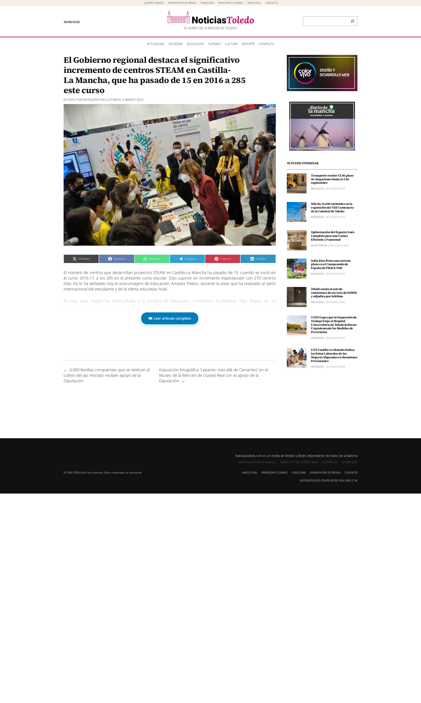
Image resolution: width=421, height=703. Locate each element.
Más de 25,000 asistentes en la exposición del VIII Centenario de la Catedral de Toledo (332, 207)
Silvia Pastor (319, 245)
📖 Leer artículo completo (169, 318)
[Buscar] (352, 21)
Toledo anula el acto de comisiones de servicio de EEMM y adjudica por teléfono (334, 292)
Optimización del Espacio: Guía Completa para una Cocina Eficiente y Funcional (332, 235)
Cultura (111, 99)
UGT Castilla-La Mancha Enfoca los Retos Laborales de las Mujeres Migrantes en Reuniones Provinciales (334, 355)
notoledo (91, 99)
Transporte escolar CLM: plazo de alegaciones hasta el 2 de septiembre (332, 178)
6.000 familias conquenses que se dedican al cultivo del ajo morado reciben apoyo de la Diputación (107, 375)
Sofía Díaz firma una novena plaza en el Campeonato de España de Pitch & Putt (331, 264)
